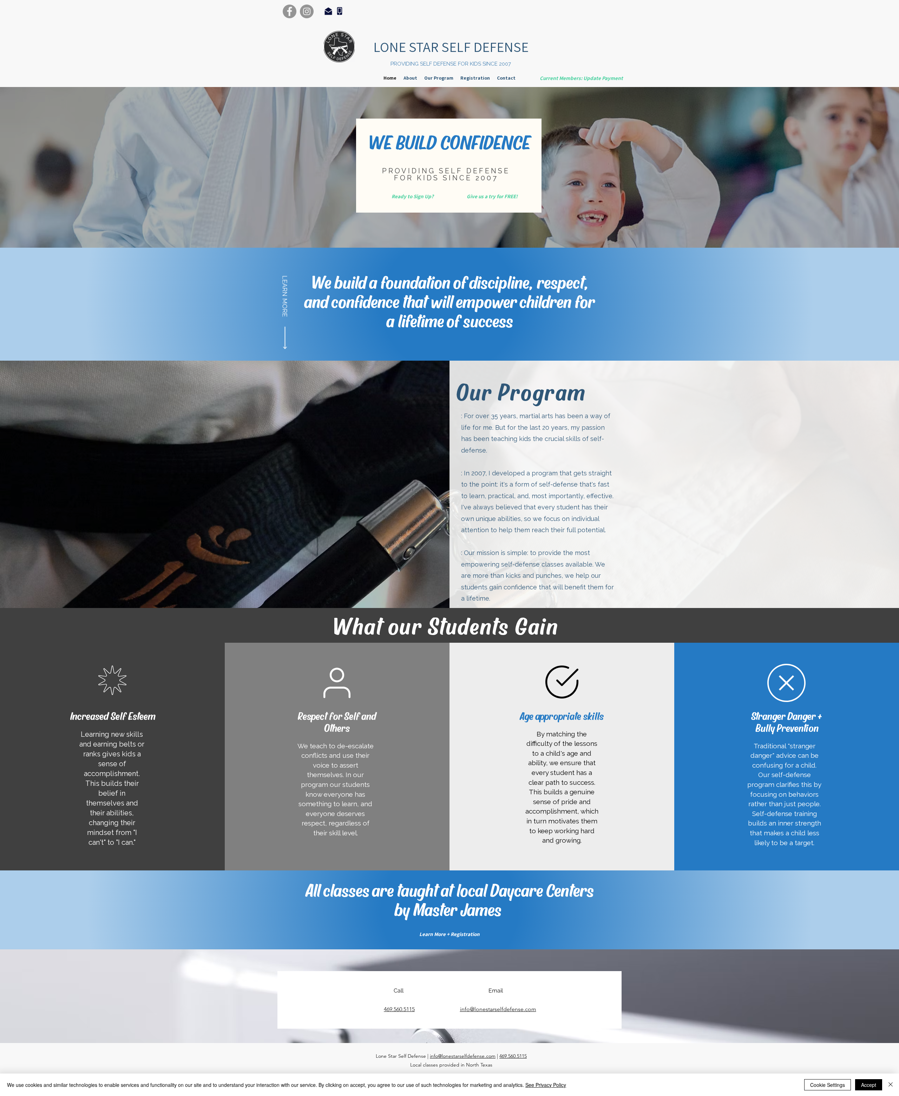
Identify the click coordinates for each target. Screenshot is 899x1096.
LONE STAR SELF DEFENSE (451, 47)
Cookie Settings (827, 1084)
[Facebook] (289, 11)
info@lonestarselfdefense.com (463, 1056)
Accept (868, 1084)
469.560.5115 (513, 1056)
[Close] (890, 1084)
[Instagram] (307, 11)
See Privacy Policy (545, 1084)
